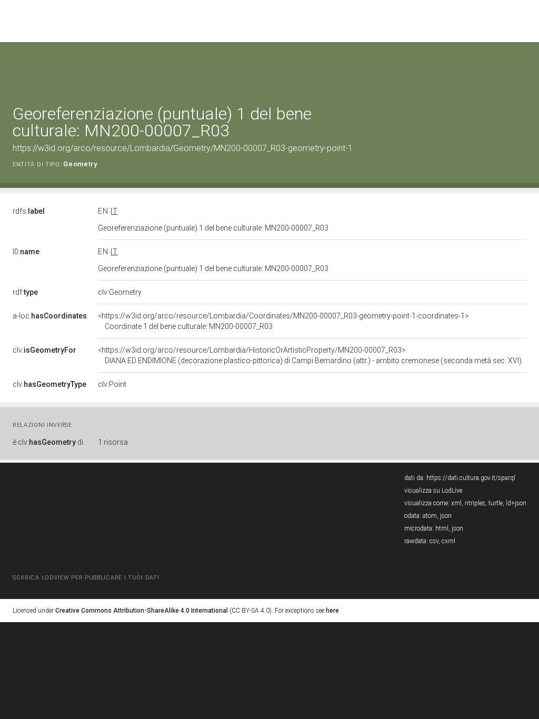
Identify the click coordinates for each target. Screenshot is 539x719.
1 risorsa (113, 442)
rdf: (25, 292)
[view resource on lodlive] (521, 68)
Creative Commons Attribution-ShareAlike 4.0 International (141, 610)
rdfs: (29, 211)
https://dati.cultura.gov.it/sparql (470, 478)
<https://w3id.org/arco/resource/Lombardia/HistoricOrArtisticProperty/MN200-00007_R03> (310, 355)
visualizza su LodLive (433, 490)
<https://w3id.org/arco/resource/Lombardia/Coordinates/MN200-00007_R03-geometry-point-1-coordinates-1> (283, 321)
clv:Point (112, 384)
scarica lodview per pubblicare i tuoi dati (86, 577)
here (332, 610)
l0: (26, 251)
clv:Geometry (120, 292)
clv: (44, 350)
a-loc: (50, 316)
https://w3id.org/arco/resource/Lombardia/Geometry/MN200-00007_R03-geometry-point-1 (183, 148)
